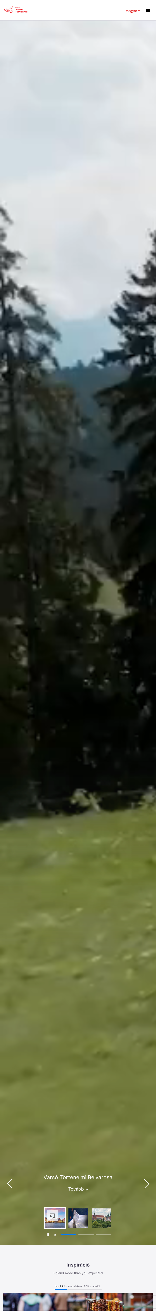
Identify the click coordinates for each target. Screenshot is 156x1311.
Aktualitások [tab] (75, 1286)
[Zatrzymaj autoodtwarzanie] (48, 1235)
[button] (146, 1183)
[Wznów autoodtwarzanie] (55, 1235)
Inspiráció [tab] (60, 1286)
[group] (54, 1218)
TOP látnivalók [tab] (92, 1286)
